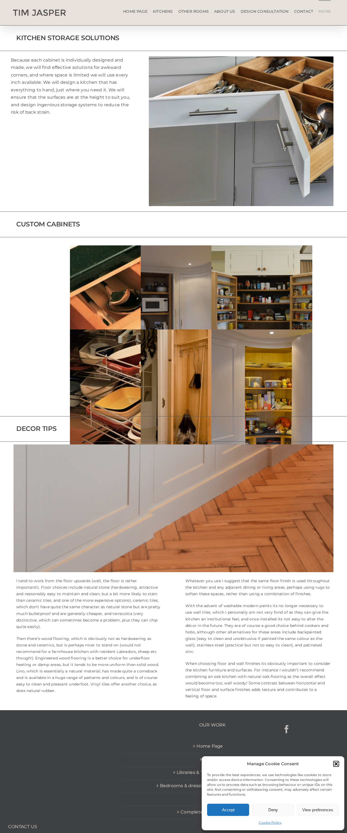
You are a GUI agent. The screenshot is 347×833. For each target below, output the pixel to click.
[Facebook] (286, 729)
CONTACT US (22, 826)
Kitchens (213, 759)
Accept (228, 810)
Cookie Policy (270, 823)
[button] (336, 764)
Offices (215, 798)
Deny (273, 810)
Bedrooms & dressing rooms (191, 785)
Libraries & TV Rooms (200, 772)
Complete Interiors (202, 812)
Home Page (210, 746)
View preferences (317, 810)
